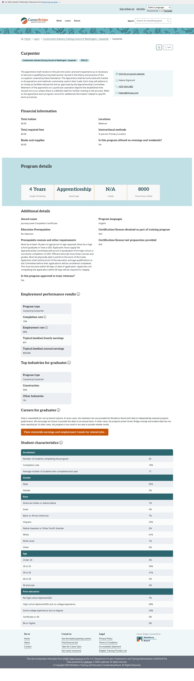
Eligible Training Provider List (113, 651)
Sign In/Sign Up (127, 9)
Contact (27, 647)
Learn (68, 21)
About (77, 21)
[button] (86, 60)
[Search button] (168, 20)
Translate (168, 11)
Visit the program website (132, 73)
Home (27, 38)
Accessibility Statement (110, 647)
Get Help (140, 9)
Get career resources (71, 651)
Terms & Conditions (108, 642)
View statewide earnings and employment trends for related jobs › (65, 432)
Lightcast (87, 662)
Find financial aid (70, 642)
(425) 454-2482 (126, 86)
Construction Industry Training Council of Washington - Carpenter (76, 38)
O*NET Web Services (73, 659)
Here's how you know (50, 2)
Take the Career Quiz (71, 647)
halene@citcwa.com (128, 92)
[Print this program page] (159, 47)
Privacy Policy (105, 639)
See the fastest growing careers (76, 639)
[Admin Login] (26, 9)
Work (59, 21)
